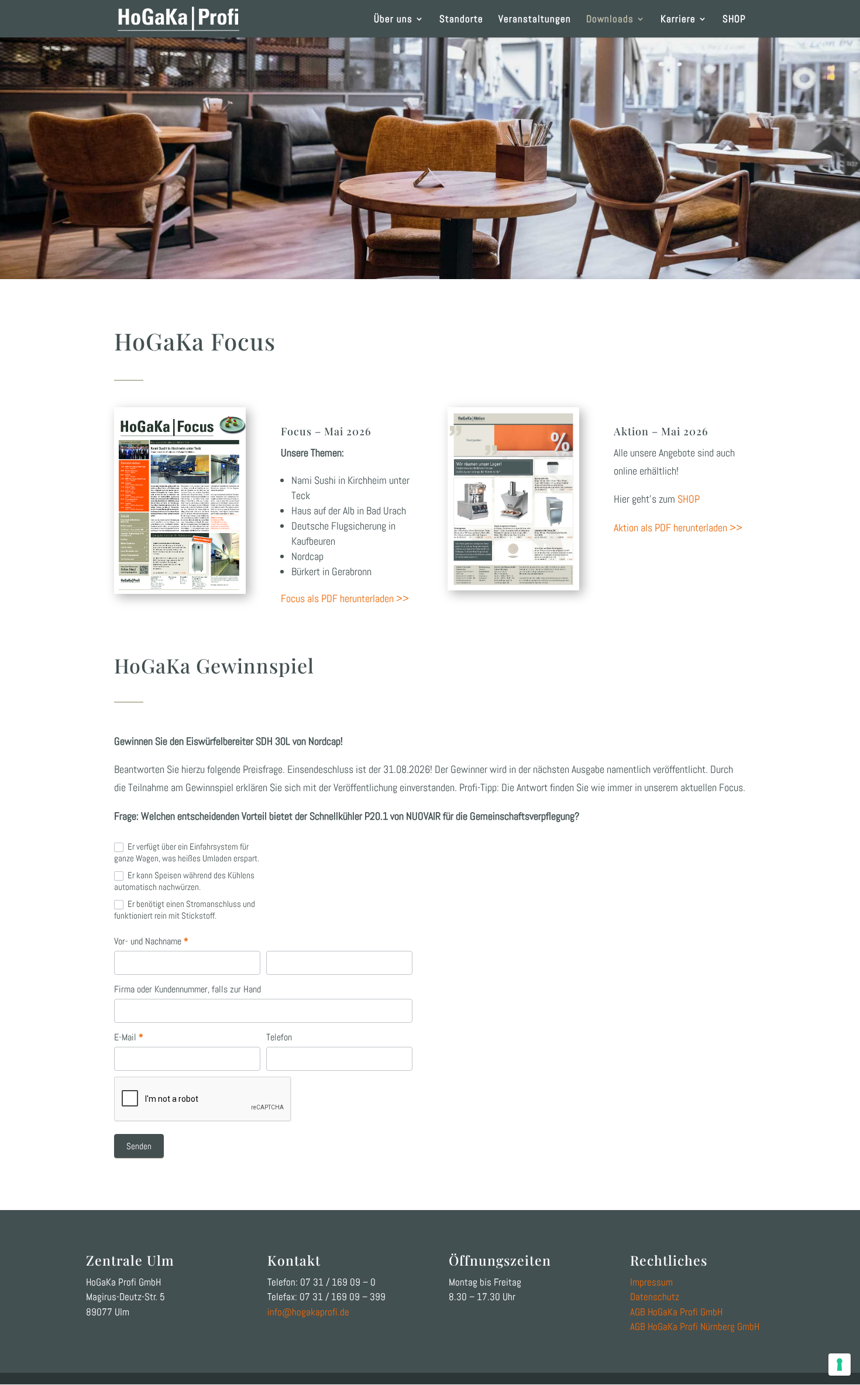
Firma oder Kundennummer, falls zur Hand (187, 989)
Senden (139, 1146)
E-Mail (128, 1037)
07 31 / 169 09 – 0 (338, 1282)
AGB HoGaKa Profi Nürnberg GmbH (694, 1326)
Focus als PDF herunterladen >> (345, 598)
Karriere (678, 20)
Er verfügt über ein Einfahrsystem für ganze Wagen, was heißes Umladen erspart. (186, 852)
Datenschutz (654, 1296)
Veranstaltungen (534, 20)
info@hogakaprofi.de (308, 1311)
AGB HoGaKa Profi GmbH (676, 1311)
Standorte (461, 20)
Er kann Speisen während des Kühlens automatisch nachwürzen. (184, 881)
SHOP (734, 20)
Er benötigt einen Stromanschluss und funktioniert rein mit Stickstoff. (184, 909)
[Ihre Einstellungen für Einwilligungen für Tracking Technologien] (839, 1364)
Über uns (393, 20)
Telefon (279, 1037)
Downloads (610, 20)
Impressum (651, 1282)
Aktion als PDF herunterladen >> (678, 527)
